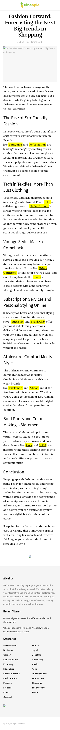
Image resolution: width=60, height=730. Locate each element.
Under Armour (39, 206)
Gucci (37, 277)
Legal (35, 650)
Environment (10, 678)
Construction (10, 659)
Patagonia (15, 144)
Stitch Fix (17, 321)
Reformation (37, 144)
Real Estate (38, 678)
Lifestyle (36, 654)
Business (8, 650)
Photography (39, 673)
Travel (35, 692)
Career (7, 654)
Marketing (37, 659)
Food (6, 692)
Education (8, 668)
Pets (34, 668)
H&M (42, 445)
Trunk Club (38, 321)
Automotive (9, 645)
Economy (8, 664)
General (7, 697)
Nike (47, 202)
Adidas (34, 388)
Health (35, 645)
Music (35, 664)
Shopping (37, 682)
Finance (7, 682)
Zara (29, 445)
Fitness (7, 687)
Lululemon (15, 388)
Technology (38, 687)
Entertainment (11, 673)
